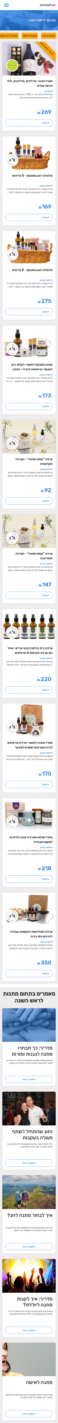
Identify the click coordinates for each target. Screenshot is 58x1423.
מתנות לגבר (48, 35)
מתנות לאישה (30, 35)
